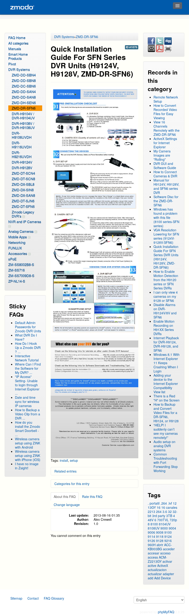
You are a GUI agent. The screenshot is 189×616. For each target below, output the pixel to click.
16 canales (169, 507)
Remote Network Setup (166, 99)
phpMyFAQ (166, 612)
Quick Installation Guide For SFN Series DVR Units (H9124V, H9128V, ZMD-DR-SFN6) (166, 257)
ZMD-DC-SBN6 (24, 85)
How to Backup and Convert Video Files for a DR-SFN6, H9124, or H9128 (166, 412)
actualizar (155, 573)
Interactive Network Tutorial (27, 358)
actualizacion (157, 569)
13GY (152, 507)
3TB (169, 515)
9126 (151, 540)
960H (152, 544)
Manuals (14, 48)
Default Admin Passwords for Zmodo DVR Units (28, 326)
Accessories (18, 253)
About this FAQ (65, 496)
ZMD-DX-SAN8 (23, 195)
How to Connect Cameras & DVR (165, 174)
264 (159, 511)
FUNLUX (15, 247)
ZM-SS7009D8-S (21, 275)
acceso (165, 553)
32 (170, 511)
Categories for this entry (71, 483)
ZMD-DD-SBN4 (24, 74)
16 (158, 507)
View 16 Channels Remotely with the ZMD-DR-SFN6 (167, 128)
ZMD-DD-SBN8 (24, 80)
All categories (18, 43)
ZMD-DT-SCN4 (23, 173)
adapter (168, 573)
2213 (151, 511)
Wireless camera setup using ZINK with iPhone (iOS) (27, 455)
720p (173, 520)
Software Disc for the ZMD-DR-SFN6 (166, 200)
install (64, 460)
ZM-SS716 (16, 270)
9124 (168, 536)
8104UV (165, 524)
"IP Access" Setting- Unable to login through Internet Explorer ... (27, 385)
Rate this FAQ (92, 496)
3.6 (164, 511)
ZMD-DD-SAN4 (24, 91)
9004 (172, 528)
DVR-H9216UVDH (22, 154)
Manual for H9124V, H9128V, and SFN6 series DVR (166, 186)
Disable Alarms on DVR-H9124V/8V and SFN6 (165, 310)
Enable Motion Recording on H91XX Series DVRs (164, 327)
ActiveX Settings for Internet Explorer (165, 142)
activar (167, 561)
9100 (168, 532)
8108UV (153, 528)
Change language (67, 504)
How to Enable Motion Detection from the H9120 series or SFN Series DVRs (166, 279)
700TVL (163, 520)
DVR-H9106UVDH (22, 135)
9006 (151, 532)
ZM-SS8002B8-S (21, 264)
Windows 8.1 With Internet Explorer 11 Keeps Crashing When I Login (167, 362)
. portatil (153, 503)
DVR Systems (19, 69)
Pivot (12, 63)
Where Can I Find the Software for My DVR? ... (28, 368)
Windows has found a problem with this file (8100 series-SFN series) (166, 217)
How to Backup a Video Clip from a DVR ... (27, 414)
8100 (154, 524)
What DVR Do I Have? (26, 337)
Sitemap (16, 598)
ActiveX (162, 565)
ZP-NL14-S (16, 281)
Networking (16, 242)
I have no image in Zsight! (26, 465)
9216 (168, 540)
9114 (151, 536)
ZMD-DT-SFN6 (23, 206)
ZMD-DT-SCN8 (23, 178)
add (150, 578)
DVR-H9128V (22, 167)
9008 (159, 532)
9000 (164, 528)
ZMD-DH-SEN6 (24, 102)
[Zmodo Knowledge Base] (22, 7)
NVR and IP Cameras (24, 221)
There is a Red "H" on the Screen (167, 398)
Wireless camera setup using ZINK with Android (27, 443)
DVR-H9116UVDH (22, 144)
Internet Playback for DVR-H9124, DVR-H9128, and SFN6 (166, 344)
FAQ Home (16, 37)
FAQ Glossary (54, 598)
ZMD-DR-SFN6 (23, 108)
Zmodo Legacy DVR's (23, 213)
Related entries (65, 471)
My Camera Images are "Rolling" (162, 155)
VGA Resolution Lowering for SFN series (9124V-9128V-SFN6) (166, 236)
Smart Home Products (18, 56)
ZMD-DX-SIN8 (23, 189)
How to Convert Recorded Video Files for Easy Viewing (165, 111)
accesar (153, 553)
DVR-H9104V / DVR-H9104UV (23, 115)
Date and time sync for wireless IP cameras (27, 401)
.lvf (170, 503)
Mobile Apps (18, 236)
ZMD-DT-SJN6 (23, 200)
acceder (169, 549)
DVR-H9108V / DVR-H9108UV (23, 125)
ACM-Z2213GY (157, 559)
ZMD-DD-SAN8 (24, 97)
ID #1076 (131, 47)
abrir (160, 544)
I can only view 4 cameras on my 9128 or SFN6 (166, 296)
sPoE (12, 258)
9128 (159, 540)
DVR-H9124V (22, 162)
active (152, 565)
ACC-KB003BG (160, 546)
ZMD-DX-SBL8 (23, 184)
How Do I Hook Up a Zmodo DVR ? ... (28, 347)
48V (151, 520)
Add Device (162, 578)
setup (74, 460)
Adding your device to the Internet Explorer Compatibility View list (166, 383)
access (153, 557)
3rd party (158, 515)
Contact (33, 598)
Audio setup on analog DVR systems (164, 445)
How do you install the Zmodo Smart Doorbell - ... (27, 428)
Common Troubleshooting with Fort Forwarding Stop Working (166, 462)
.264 (163, 503)
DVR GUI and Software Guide (165, 165)
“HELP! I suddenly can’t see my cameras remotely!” (166, 431)
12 (175, 503)
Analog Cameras (21, 231)
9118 (159, 536)
